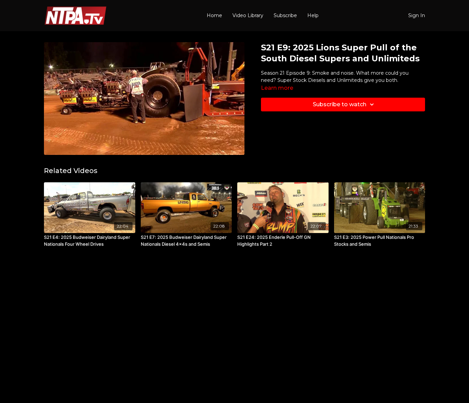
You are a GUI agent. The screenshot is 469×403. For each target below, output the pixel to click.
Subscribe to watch (339, 104)
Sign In (416, 15)
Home (214, 15)
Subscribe (285, 15)
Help (313, 15)
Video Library (247, 15)
